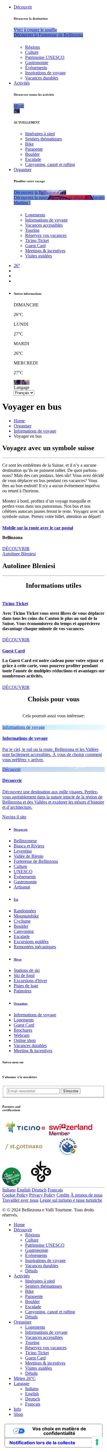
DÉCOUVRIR (16, 548)
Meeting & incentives (33, 1050)
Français (55, 1189)
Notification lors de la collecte (42, 1442)
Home (19, 420)
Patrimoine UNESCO (44, 57)
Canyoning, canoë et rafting (50, 164)
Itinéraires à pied (40, 133)
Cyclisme (22, 921)
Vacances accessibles (44, 225)
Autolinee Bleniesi (19, 553)
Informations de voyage (46, 220)
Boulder (32, 154)
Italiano (9, 1189)
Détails (31, 1270)
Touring (32, 230)
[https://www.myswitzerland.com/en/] (70, 1133)
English (24, 1189)
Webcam (21, 1035)
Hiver (18, 959)
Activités (22, 83)
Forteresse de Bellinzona (36, 861)
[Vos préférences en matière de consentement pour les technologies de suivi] (97, 1442)
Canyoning (24, 931)
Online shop (25, 1040)
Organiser (22, 169)
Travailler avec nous (20, 1200)
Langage (21, 387)
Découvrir (23, 7)
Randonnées (25, 910)
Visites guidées (38, 255)
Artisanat (22, 886)
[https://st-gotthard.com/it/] (23, 1155)
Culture (32, 52)
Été (16, 899)
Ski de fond (24, 975)
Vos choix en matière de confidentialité (59, 1431)
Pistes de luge (26, 985)
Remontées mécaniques (35, 946)
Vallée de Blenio (28, 856)
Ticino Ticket (37, 240)
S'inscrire (70, 1091)
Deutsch (39, 1189)
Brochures (23, 1030)
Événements (36, 67)
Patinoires (22, 990)
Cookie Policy (15, 1195)
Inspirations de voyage (45, 72)
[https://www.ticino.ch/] (25, 1133)
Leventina (23, 851)
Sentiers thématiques (43, 138)
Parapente (34, 149)
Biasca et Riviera (29, 845)
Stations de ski (27, 970)
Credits (62, 1195)
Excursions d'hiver (30, 980)
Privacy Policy (42, 1195)
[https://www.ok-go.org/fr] (41, 1184)
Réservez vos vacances (45, 235)
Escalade (33, 159)
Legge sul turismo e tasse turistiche (71, 1200)
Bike (29, 144)
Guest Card (35, 245)
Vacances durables (41, 77)
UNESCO (23, 871)
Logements (35, 214)
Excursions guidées (31, 941)
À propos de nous (86, 1195)
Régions (32, 47)
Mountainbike (26, 916)
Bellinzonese (25, 840)
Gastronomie (36, 62)
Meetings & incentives (45, 250)
